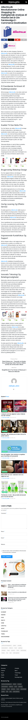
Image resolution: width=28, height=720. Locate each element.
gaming (20, 648)
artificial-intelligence (6, 645)
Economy (3, 612)
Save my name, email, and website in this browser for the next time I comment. (14, 551)
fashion (11, 648)
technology (23, 650)
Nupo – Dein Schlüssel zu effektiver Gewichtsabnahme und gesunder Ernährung (17, 586)
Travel (3, 634)
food (16, 648)
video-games (16, 653)
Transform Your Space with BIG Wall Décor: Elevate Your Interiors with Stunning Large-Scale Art (17, 599)
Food (2, 617)
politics (13, 650)
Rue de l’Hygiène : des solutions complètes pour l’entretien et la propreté (13, 455)
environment (4, 648)
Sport (2, 628)
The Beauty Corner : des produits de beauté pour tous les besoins (13, 495)
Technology (4, 631)
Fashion (3, 615)
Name (3, 531)
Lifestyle (4, 411)
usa (10, 653)
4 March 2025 (11, 602)
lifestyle (3, 650)
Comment (4, 513)
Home (2, 623)
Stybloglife (14, 2)
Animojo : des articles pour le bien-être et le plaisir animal (13, 435)
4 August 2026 (13, 417)
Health (3, 620)
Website (3, 544)
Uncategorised (5, 636)
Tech (18, 650)
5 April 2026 (13, 437)
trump (3, 653)
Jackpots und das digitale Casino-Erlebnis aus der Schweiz (13, 414)
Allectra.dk (4, 53)
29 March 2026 (11, 594)
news (8, 650)
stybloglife (6, 717)
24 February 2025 (12, 589)
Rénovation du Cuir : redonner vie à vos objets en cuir (12, 475)
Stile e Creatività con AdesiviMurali (17, 592)
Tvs (7, 653)
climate (19, 645)
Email (3, 538)
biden (14, 645)
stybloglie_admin (14, 386)
